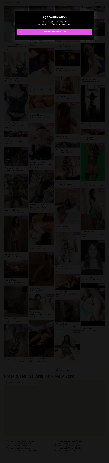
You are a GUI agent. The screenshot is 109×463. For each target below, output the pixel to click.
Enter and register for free (54, 32)
